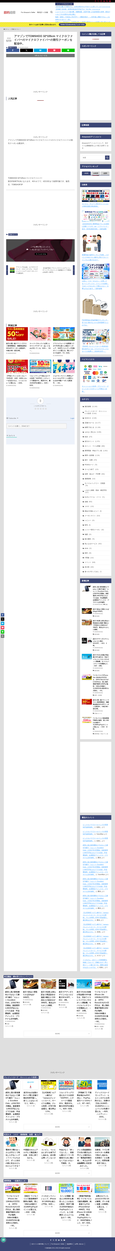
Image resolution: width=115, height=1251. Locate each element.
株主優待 (89, 539)
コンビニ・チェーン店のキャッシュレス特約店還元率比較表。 (95, 205)
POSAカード (91, 465)
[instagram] (101, 1)
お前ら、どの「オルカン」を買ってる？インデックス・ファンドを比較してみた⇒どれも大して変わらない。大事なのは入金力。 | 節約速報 (95, 284)
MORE (57, 1034)
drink (88, 548)
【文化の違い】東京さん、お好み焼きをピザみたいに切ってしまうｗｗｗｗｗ (82, 7)
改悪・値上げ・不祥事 (95, 474)
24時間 (95, 173)
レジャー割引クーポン (94, 530)
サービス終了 (91, 469)
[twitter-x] (98, 1)
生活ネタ (90, 418)
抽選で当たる (92, 427)
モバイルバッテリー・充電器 (95, 484)
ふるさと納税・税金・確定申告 (96, 491)
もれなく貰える (93, 432)
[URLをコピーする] (2, 636)
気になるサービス (93, 544)
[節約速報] (10, 12)
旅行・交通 (91, 460)
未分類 (89, 567)
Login (72, 418)
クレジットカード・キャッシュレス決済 (96, 412)
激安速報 (91, 406)
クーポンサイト (92, 516)
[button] (12, 50)
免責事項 (70, 1244)
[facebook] (95, 1)
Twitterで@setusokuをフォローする (72, 24)
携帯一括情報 (92, 455)
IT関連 (89, 558)
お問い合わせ (79, 1244)
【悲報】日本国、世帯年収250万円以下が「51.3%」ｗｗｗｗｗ (77, 9)
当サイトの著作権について (40, 1244)
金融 (88, 502)
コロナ (89, 506)
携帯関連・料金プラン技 (96, 451)
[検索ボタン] (51, 12)
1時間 (86, 173)
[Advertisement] (40, 74)
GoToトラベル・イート (95, 497)
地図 (88, 534)
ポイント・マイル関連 (95, 446)
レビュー (89, 520)
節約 (88, 553)
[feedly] (104, 1)
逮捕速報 (90, 479)
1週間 (105, 173)
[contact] (109, 1)
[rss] (107, 1)
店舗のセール (12, 47)
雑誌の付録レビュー (93, 511)
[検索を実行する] (107, 157)
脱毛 (88, 525)
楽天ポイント (92, 441)
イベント (90, 562)
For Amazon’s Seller (57, 1244)
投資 (88, 437)
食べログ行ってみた (93, 571)
